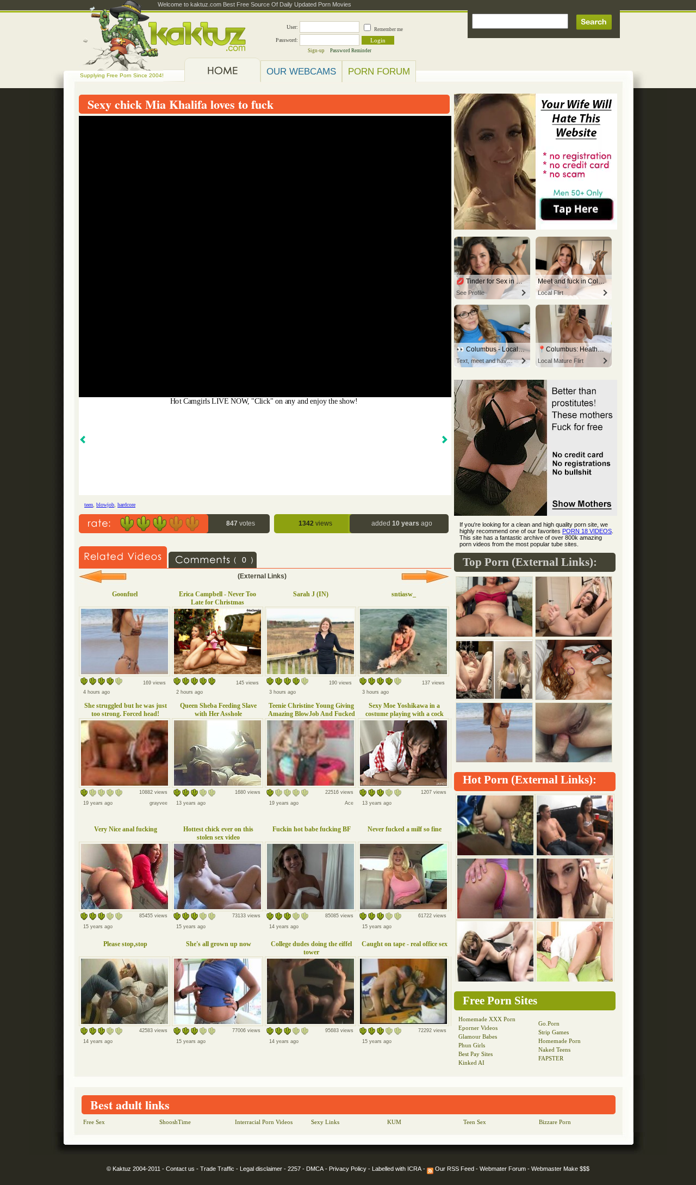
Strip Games (553, 1032)
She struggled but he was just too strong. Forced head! (125, 710)
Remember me (388, 29)
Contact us (180, 1168)
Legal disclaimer (261, 1168)
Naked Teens (554, 1049)
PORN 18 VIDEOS (587, 531)
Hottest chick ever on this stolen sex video (218, 833)
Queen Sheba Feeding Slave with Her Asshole (218, 710)
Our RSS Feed (453, 1168)
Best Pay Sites (475, 1054)
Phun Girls (471, 1045)
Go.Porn (549, 1023)
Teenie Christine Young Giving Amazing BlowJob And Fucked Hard (311, 714)
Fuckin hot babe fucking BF (311, 829)
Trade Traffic (217, 1168)
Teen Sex (474, 1122)
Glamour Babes (477, 1036)
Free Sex (94, 1122)
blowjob (105, 505)
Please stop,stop (125, 944)
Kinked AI (471, 1062)
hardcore (126, 505)
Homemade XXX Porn (486, 1019)
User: (292, 27)
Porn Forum (379, 71)
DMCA (315, 1168)
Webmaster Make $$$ (560, 1168)
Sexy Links (325, 1122)
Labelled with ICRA (396, 1168)
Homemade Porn (559, 1041)
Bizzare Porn (555, 1122)
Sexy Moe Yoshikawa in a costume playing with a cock (404, 710)
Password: (287, 40)
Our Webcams (301, 71)
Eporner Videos (478, 1027)
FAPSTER (550, 1058)
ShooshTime (175, 1122)
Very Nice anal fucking (125, 829)
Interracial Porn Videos (264, 1122)
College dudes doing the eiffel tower (311, 948)
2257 (294, 1168)
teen (88, 505)
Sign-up (316, 50)
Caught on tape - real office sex (405, 944)
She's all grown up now (218, 944)
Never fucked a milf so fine (405, 829)
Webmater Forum (503, 1168)
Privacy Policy (347, 1168)
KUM (394, 1122)
